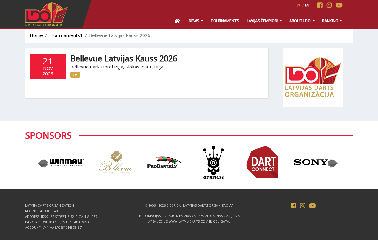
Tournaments (225, 20)
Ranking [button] (330, 20)
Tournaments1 (66, 35)
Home (36, 35)
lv (298, 5)
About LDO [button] (300, 20)
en (307, 5)
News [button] (194, 20)
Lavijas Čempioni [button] (263, 20)
